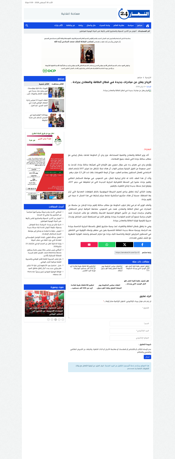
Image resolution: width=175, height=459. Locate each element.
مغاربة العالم (119, 25)
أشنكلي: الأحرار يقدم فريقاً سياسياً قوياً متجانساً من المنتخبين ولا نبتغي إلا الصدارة (44, 213)
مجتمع (139, 25)
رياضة (80, 25)
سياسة (131, 25)
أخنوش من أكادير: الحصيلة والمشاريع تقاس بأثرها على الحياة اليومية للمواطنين (108, 31)
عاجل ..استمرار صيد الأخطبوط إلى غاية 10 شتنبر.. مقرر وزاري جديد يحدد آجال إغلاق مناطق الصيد (43, 267)
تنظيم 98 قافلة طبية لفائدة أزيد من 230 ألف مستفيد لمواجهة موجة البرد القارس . (82, 288)
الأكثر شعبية (44, 84)
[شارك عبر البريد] (89, 244)
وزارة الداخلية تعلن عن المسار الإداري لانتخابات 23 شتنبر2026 (43, 245)
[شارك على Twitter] (124, 244)
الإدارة (149, 86)
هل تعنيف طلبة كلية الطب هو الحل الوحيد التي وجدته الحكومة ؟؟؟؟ (136, 283)
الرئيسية (147, 25)
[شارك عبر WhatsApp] (107, 244)
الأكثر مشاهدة (58, 84)
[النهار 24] (134, 14)
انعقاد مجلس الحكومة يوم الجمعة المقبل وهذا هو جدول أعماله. (109, 288)
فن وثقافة (70, 25)
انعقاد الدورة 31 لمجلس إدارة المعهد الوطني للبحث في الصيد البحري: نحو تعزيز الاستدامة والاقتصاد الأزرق (37, 104)
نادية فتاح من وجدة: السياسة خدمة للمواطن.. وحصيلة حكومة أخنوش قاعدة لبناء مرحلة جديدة (44, 226)
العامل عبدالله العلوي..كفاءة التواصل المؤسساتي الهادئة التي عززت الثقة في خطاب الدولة (43, 239)
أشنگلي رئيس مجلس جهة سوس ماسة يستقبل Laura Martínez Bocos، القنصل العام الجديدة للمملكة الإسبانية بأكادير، (44, 252)
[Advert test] (44, 166)
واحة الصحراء (104, 25)
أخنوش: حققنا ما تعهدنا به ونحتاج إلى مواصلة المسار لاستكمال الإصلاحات (44, 232)
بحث (27, 25)
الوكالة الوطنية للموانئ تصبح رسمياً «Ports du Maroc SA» (44, 273)
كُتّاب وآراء (58, 25)
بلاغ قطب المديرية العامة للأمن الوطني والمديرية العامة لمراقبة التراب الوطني (43, 260)
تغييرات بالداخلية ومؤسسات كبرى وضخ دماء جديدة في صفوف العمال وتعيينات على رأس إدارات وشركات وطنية (37, 92)
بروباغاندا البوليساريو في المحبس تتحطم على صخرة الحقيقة (38, 117)
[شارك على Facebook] (142, 244)
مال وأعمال (91, 25)
